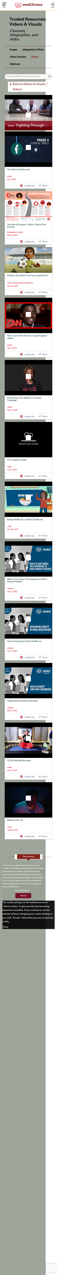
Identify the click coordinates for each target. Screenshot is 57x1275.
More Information (22, 891)
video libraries (18, 57)
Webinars (15, 64)
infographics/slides (33, 50)
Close (5, 927)
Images (13, 50)
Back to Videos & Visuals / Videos (30, 87)
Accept (23, 896)
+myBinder (29, 186)
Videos (35, 57)
